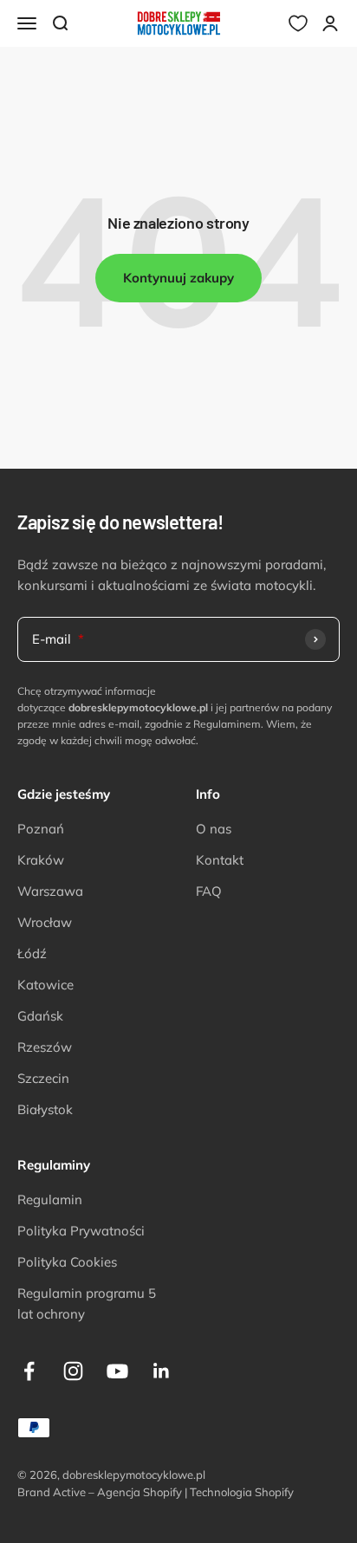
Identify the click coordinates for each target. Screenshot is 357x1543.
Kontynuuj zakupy (178, 277)
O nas (213, 828)
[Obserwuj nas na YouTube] (117, 1371)
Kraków (40, 860)
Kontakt (219, 860)
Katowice (45, 984)
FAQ (209, 891)
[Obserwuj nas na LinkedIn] (161, 1371)
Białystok (45, 1109)
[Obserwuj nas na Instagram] (73, 1371)
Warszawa (50, 891)
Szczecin (43, 1078)
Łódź (32, 953)
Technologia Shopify (242, 1492)
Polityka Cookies (67, 1262)
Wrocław (44, 922)
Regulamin (49, 1199)
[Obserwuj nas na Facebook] (29, 1371)
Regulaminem (227, 723)
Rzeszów (44, 1047)
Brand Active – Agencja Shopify (99, 1492)
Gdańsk (40, 1016)
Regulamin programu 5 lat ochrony (86, 1303)
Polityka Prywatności (81, 1230)
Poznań (40, 828)
